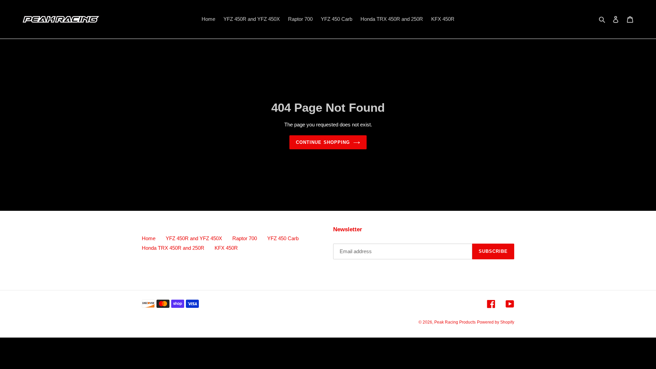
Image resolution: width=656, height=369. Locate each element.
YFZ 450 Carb (283, 238)
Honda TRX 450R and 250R (173, 248)
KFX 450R (226, 248)
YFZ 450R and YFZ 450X (194, 238)
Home (148, 238)
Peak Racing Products (455, 322)
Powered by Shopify (495, 322)
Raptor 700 (244, 238)
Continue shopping (323, 142)
